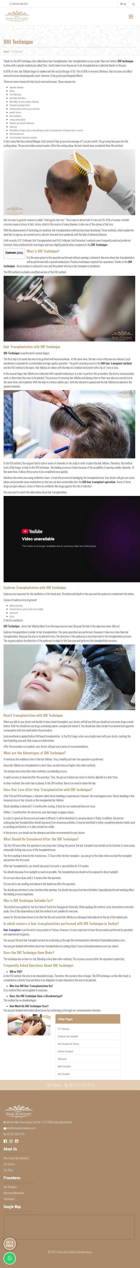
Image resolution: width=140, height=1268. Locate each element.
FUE (11, 796)
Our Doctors (9, 1164)
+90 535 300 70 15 (20, 3)
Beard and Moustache (14, 1193)
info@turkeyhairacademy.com (21, 1128)
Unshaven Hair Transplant (68, 1036)
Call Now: (70, 1085)
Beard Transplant (64, 1066)
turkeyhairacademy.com (113, 940)
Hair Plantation (10, 1187)
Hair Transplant (64, 1073)
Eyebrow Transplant (65, 1051)
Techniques (62, 1058)
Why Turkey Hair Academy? (16, 1158)
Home (6, 51)
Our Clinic (8, 1170)
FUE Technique (63, 1028)
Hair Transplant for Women (68, 1043)
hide (20, 252)
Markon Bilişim (86, 1252)
